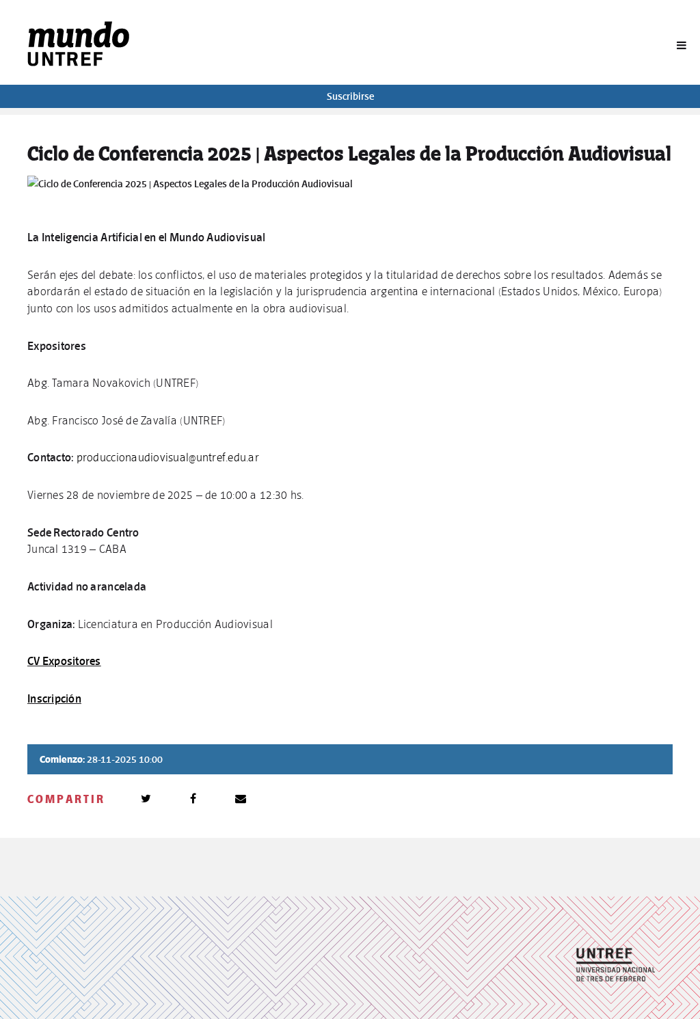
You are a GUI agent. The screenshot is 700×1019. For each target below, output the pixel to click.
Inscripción (54, 698)
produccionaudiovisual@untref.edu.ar (168, 457)
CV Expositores (64, 661)
